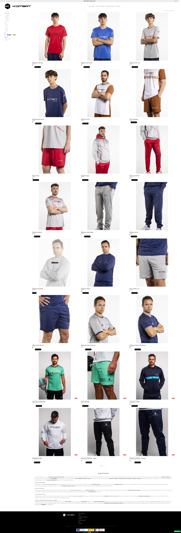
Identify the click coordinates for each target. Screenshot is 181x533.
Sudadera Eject (85, 175)
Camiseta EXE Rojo (37, 62)
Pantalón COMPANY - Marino (138, 458)
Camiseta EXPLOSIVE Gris (88, 345)
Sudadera (7, 20)
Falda (7, 17)
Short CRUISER (85, 401)
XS (6, 24)
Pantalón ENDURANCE (87, 232)
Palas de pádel (81, 513)
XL (7, 28)
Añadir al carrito (38, 123)
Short (7, 19)
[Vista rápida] (54, 286)
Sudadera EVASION (37, 288)
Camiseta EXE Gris (135, 62)
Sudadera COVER (37, 458)
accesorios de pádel (77, 496)
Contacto (80, 523)
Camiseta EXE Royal (86, 62)
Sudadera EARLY (85, 288)
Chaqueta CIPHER (135, 401)
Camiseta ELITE (85, 119)
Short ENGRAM (134, 119)
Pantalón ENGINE (134, 175)
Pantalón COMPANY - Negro (89, 458)
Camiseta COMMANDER (38, 401)
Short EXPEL (35, 175)
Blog (79, 521)
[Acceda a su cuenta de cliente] (176, 6)
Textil (80, 515)
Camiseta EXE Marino (38, 119)
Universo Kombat (82, 520)
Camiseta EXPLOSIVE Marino (138, 345)
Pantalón (7, 18)
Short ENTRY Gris (134, 288)
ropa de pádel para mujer (75, 490)
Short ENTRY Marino (38, 345)
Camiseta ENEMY (37, 232)
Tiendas (80, 518)
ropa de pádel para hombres (50, 484)
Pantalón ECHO (134, 232)
